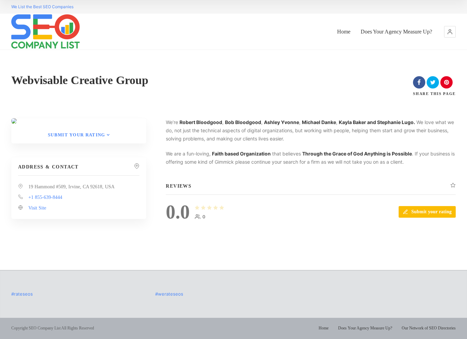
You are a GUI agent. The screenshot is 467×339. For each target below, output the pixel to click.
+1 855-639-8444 (45, 197)
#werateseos (169, 294)
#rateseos (22, 294)
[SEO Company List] (45, 31)
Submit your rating (76, 134)
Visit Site (37, 208)
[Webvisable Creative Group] (14, 121)
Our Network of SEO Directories (429, 328)
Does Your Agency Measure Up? (396, 32)
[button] (450, 32)
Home (343, 32)
